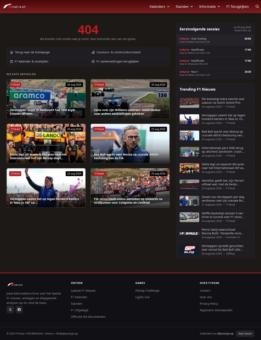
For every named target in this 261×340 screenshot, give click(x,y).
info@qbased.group (67, 333)
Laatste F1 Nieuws (83, 290)
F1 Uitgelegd (79, 310)
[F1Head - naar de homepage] (14, 6)
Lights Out (142, 297)
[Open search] (257, 6)
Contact (205, 290)
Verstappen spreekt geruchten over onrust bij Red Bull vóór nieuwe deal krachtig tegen (222, 247)
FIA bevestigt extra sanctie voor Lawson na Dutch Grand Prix (223, 100)
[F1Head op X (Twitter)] (10, 309)
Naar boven (245, 333)
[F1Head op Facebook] (19, 309)
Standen (182, 6)
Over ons (206, 297)
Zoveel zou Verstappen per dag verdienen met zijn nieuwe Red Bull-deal (223, 198)
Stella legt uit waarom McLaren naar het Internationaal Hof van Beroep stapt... (38, 156)
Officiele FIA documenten (88, 317)
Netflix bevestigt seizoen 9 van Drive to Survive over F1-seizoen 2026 (223, 215)
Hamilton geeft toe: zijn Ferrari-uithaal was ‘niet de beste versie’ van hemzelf (223, 182)
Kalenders (157, 6)
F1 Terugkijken (237, 6)
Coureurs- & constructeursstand (118, 52)
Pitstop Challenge (147, 290)
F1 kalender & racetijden (31, 61)
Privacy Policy (209, 304)
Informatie (207, 6)
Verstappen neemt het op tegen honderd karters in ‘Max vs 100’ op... (44, 200)
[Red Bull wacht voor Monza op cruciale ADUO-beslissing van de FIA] (130, 143)
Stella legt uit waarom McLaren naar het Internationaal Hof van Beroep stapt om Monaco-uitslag (223, 166)
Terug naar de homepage (32, 52)
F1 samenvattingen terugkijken (117, 61)
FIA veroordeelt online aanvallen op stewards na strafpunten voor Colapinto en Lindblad (128, 200)
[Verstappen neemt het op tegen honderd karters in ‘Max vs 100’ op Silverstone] (46, 188)
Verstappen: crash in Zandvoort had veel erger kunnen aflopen (42, 111)
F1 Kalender (79, 297)
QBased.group (225, 333)
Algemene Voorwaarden (216, 310)
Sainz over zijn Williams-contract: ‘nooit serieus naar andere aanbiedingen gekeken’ (127, 111)
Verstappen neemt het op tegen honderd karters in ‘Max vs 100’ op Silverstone (223, 117)
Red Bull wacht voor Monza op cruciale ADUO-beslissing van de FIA (126, 156)
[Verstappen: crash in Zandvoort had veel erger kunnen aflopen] (46, 99)
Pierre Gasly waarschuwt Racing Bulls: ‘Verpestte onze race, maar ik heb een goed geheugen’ (221, 231)
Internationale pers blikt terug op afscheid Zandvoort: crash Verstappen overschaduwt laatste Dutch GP (222, 149)
